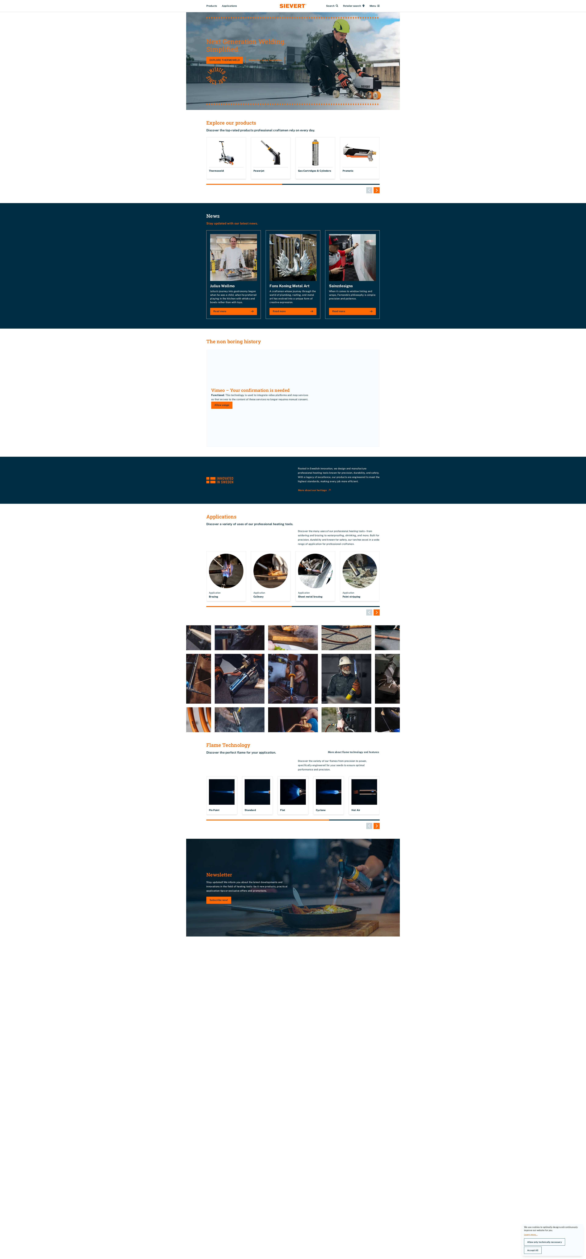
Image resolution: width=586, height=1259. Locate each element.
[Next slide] (377, 190)
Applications (229, 5)
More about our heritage (312, 490)
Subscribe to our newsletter (265, 60)
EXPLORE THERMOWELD (225, 60)
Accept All (532, 1250)
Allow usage (221, 405)
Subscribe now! (219, 900)
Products (211, 5)
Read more (219, 311)
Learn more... (530, 1234)
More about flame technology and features (353, 752)
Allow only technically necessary (544, 1242)
